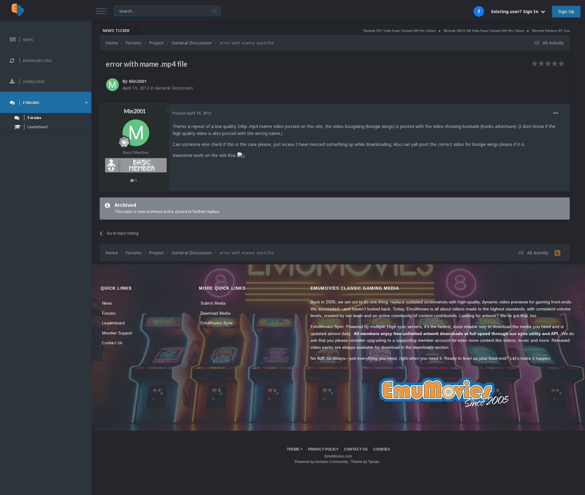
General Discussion (174, 88)
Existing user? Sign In (516, 11)
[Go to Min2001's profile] (112, 84)
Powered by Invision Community (321, 462)
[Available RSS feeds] (557, 253)
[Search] (214, 11)
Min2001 (138, 81)
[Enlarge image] (241, 155)
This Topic (127, 10)
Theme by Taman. (365, 462)
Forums (109, 313)
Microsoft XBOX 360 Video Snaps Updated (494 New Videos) (463, 30)
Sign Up (566, 11)
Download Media (215, 313)
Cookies (381, 449)
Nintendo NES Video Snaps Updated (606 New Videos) (379, 30)
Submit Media (213, 303)
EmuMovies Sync (216, 323)
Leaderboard (113, 323)
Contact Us (112, 343)
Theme (293, 449)
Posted (192, 113)
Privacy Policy (323, 449)
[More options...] (556, 113)
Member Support (117, 333)
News (107, 303)
